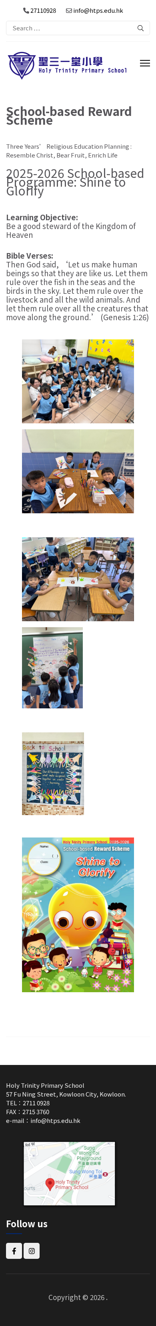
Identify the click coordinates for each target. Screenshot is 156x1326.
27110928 (42, 10)
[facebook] (14, 1251)
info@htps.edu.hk (98, 10)
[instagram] (32, 1251)
